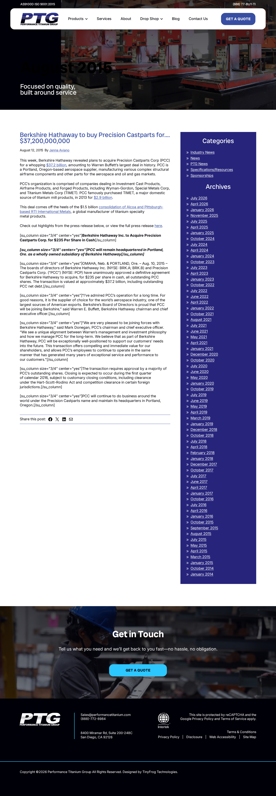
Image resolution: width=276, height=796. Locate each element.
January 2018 (202, 458)
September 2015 (204, 528)
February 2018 (203, 453)
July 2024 (199, 244)
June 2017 (199, 481)
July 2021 (198, 325)
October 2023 (202, 262)
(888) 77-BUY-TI (244, 4)
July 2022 (199, 291)
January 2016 (202, 516)
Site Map (249, 737)
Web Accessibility (222, 737)
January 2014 (202, 574)
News (195, 158)
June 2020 (200, 371)
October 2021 (202, 314)
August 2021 (201, 319)
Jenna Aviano (59, 150)
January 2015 (202, 563)
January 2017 (202, 493)
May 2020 (199, 377)
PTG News (199, 164)
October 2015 (202, 522)
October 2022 (202, 285)
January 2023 (202, 279)
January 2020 (202, 383)
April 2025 (199, 227)
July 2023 (199, 267)
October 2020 (202, 360)
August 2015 (201, 533)
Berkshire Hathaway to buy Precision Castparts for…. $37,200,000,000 (95, 138)
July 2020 (199, 366)
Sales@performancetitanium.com (106, 715)
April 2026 (199, 204)
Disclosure (194, 737)
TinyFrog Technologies (159, 772)
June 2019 (199, 401)
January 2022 (202, 308)
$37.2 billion (56, 165)
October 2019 (202, 389)
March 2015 (200, 557)
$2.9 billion (103, 197)
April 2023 (199, 273)
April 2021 (199, 343)
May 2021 (199, 337)
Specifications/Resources (212, 169)
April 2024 (199, 250)
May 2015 (199, 545)
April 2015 (199, 551)
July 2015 (198, 539)
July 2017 (198, 476)
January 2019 (202, 424)
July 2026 (199, 198)
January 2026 (202, 210)
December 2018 (204, 429)
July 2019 (198, 395)
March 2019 (200, 418)
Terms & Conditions (241, 732)
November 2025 (204, 215)
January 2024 (202, 256)
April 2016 (199, 510)
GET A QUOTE (238, 19)
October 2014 (202, 568)
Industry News (203, 152)
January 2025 (202, 233)
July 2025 (199, 221)
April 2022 (199, 302)
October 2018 (202, 435)
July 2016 (198, 505)
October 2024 (203, 238)
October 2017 (202, 470)
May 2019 (199, 406)
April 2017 (199, 487)
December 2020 (204, 354)
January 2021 (202, 348)
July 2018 (198, 441)
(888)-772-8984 (93, 719)
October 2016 (202, 499)
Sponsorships (202, 175)
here (158, 226)
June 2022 (200, 296)
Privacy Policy (168, 737)
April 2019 (199, 412)
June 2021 (199, 331)
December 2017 (204, 464)
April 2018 (199, 447)
